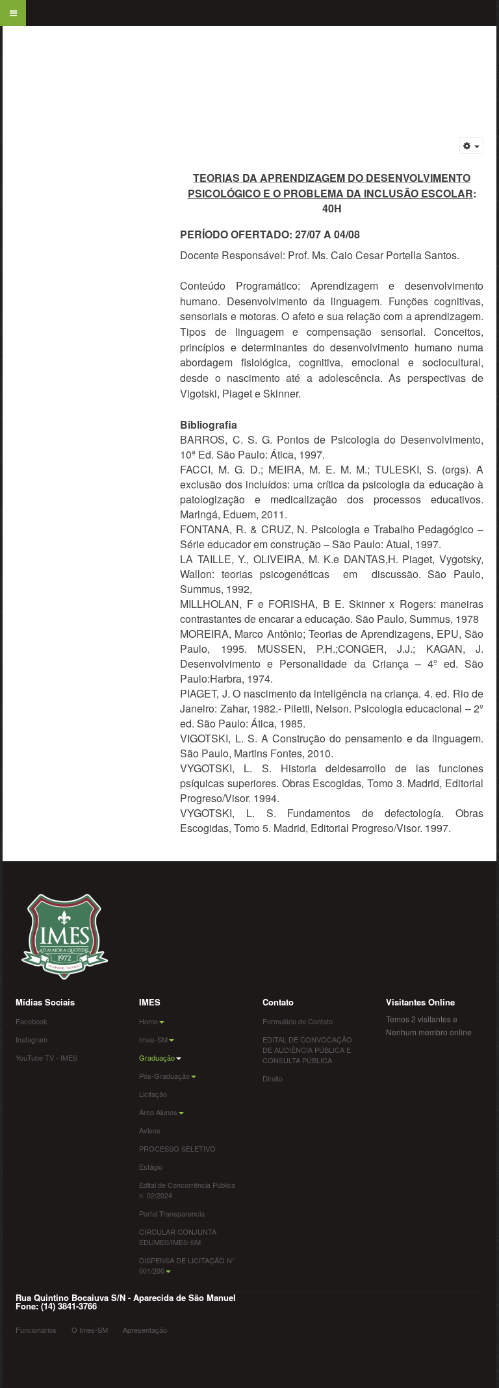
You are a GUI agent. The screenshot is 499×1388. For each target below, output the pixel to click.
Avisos (149, 1130)
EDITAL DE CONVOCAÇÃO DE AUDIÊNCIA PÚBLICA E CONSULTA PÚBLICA (307, 1049)
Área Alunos (158, 1112)
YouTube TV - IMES (46, 1057)
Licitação (153, 1094)
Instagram (31, 1039)
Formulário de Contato (297, 1021)
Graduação (157, 1057)
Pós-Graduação (164, 1075)
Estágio (150, 1166)
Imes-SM (153, 1039)
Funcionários (36, 1329)
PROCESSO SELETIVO (177, 1148)
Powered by (35, 1352)
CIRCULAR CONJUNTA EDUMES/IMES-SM (177, 1236)
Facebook (31, 1021)
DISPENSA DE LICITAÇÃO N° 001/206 (187, 1265)
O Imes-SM (89, 1329)
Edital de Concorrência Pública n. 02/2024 (187, 1190)
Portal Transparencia (172, 1213)
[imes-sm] (19, 45)
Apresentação (145, 1329)
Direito (272, 1078)
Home (148, 1021)
